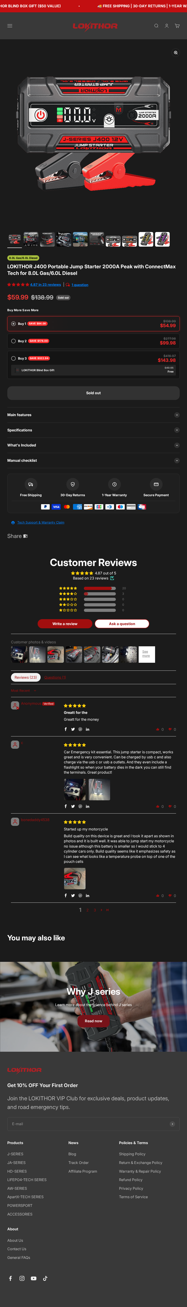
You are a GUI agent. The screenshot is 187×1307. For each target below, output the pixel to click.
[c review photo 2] (99, 790)
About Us (15, 1240)
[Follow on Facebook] (10, 1278)
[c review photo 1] (75, 790)
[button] (18, 284)
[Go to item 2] (31, 240)
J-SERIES (15, 1154)
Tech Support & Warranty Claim (40, 522)
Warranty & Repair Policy (140, 1171)
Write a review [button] (65, 623)
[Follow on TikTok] (45, 1278)
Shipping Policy (132, 1154)
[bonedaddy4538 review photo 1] (75, 879)
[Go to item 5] (80, 240)
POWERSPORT (19, 1205)
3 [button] (95, 910)
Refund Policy (131, 1179)
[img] (75, 705)
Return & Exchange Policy (140, 1162)
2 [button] (87, 910)
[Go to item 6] (96, 240)
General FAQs (18, 1257)
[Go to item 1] (14, 240)
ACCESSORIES (19, 1214)
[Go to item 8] (129, 242)
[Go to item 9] (146, 240)
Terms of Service (133, 1197)
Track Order (78, 1162)
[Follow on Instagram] (22, 1278)
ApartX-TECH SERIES (25, 1197)
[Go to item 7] (113, 242)
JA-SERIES (16, 1162)
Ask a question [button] (122, 623)
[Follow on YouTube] (34, 1278)
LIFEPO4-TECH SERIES (27, 1179)
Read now (93, 1021)
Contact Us (16, 1249)
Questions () (55, 677)
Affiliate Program (82, 1171)
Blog (72, 1154)
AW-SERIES (17, 1188)
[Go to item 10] (162, 240)
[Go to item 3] (47, 240)
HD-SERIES (17, 1171)
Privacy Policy (131, 1188)
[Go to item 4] (64, 240)
